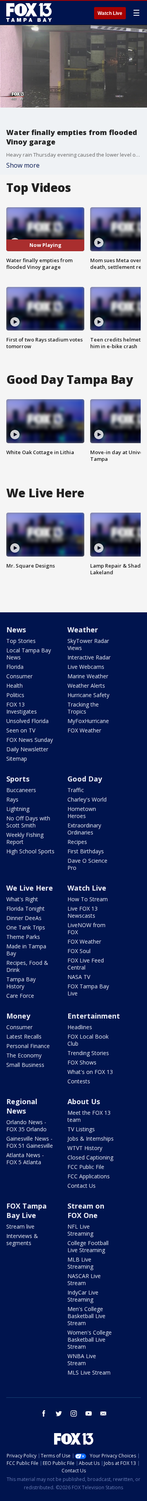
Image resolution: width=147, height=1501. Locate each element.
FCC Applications (88, 1176)
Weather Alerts (86, 685)
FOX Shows (81, 1062)
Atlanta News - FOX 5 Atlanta (25, 1158)
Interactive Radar (89, 657)
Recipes (77, 841)
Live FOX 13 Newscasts (82, 912)
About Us (83, 1101)
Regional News (21, 1106)
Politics (15, 695)
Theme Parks (23, 936)
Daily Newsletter (27, 749)
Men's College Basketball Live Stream (86, 1316)
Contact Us (81, 1185)
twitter (59, 1413)
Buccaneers (21, 790)
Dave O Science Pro (87, 864)
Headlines (79, 1027)
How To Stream (87, 899)
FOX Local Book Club (88, 1040)
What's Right (22, 899)
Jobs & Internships (90, 1138)
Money (18, 1016)
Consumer (19, 676)
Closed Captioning (90, 1157)
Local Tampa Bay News (28, 653)
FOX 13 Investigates (21, 708)
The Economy (24, 1055)
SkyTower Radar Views (88, 644)
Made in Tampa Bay (26, 949)
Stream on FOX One (85, 1210)
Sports (17, 778)
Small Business (25, 1064)
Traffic (75, 790)
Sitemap (16, 758)
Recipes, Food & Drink (27, 966)
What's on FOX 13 (90, 1072)
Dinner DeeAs (24, 918)
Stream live (20, 1226)
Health (14, 685)
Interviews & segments (22, 1239)
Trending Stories (88, 1053)
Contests (78, 1081)
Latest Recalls (24, 1036)
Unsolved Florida (27, 721)
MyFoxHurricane (88, 721)
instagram (73, 1413)
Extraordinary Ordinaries (84, 829)
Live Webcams (85, 666)
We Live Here (29, 888)
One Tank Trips (25, 927)
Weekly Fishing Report (25, 838)
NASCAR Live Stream (84, 1279)
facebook (44, 1413)
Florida (15, 666)
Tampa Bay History (21, 982)
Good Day (84, 778)
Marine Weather (87, 676)
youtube (88, 1413)
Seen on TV (20, 730)
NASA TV (78, 977)
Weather (82, 629)
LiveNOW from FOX (86, 928)
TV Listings (81, 1129)
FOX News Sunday (29, 739)
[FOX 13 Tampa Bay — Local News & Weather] (29, 12)
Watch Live (110, 13)
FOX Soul (79, 951)
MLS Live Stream (89, 1372)
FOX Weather (84, 730)
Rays (12, 799)
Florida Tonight (25, 908)
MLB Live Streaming (80, 1263)
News (16, 629)
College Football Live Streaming (88, 1246)
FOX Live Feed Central (85, 964)
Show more (23, 165)
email (103, 1413)
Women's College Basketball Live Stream (89, 1339)
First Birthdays (85, 851)
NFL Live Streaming (80, 1230)
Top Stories (21, 641)
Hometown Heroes (81, 812)
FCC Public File (85, 1166)
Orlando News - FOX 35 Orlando (26, 1125)
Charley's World (87, 799)
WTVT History (84, 1148)
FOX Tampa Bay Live (88, 989)
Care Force (20, 995)
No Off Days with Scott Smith (28, 821)
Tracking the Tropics (83, 708)
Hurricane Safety (88, 695)
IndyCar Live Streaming (82, 1296)
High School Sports (30, 851)
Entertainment (93, 1016)
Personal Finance (28, 1046)
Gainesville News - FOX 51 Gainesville (29, 1142)
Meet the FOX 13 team (89, 1116)
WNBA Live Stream (81, 1359)
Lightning (17, 809)
